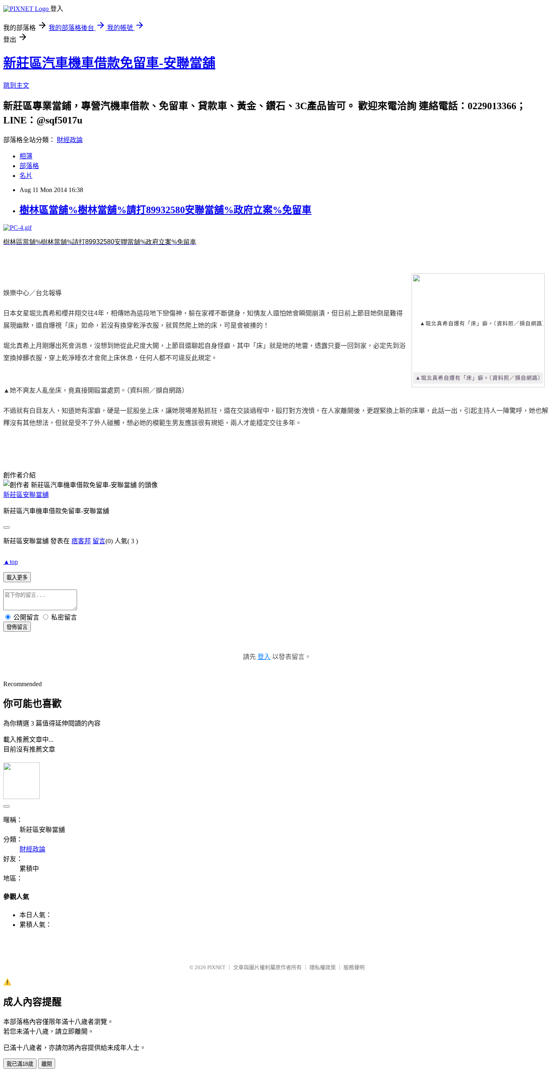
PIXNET (216, 967)
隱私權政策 (322, 967)
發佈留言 (17, 627)
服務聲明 (354, 967)
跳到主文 (16, 85)
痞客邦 (81, 541)
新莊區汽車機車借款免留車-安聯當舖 (109, 63)
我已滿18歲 (19, 1064)
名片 (25, 175)
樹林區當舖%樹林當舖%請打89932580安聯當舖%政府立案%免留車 (165, 210)
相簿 (25, 156)
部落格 (29, 165)
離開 (46, 1064)
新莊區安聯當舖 (26, 494)
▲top (10, 561)
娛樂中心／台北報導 (32, 292)
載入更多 (17, 578)
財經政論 (70, 139)
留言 (98, 541)
